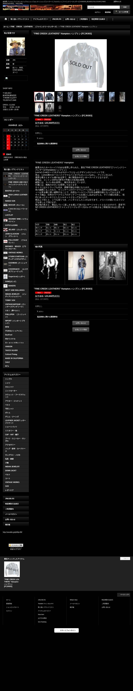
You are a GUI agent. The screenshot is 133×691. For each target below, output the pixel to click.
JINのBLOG (9, 499)
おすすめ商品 (42, 618)
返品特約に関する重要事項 (47, 144)
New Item (41, 614)
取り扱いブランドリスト (46, 607)
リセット (126, 558)
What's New (73, 600)
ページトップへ (124, 594)
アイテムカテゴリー (44, 611)
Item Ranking (42, 622)
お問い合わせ (10, 519)
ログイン (98, 12)
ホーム (8, 600)
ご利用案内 (9, 509)
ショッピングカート (12, 607)
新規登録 (108, 12)
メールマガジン (11, 514)
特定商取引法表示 (12, 504)
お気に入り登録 (81, 156)
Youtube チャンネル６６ (46, 603)
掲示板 (7, 525)
